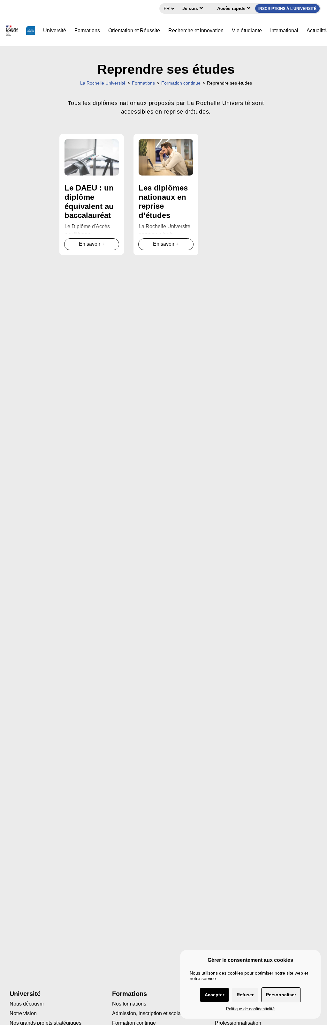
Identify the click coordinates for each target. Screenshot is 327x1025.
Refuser (245, 994)
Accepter (214, 994)
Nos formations (129, 1003)
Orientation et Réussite (134, 30)
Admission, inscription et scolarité (150, 1013)
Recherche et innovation (196, 30)
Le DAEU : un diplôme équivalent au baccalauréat (89, 201)
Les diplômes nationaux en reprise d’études (163, 201)
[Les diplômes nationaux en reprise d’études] (166, 157)
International (284, 30)
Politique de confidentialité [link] (250, 1008)
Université (54, 30)
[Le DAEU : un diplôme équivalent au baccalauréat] (92, 157)
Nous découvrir (27, 1003)
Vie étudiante (247, 30)
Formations (87, 30)
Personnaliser (281, 994)
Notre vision (23, 1013)
